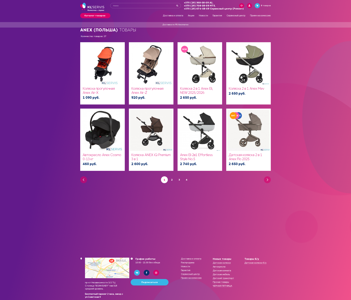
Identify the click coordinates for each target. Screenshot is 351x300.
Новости (203, 15)
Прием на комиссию (260, 15)
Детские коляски (222, 262)
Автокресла (219, 266)
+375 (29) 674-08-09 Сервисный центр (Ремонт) (214, 9)
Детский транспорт (223, 278)
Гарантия (217, 15)
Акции (191, 15)
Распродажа (187, 262)
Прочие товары (221, 282)
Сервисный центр (236, 15)
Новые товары (222, 259)
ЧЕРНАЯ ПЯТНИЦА (222, 285)
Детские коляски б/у (255, 262)
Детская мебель (221, 274)
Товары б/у (251, 259)
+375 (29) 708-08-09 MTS (199, 6)
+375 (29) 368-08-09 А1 (198, 3)
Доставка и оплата (173, 15)
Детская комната (222, 270)
